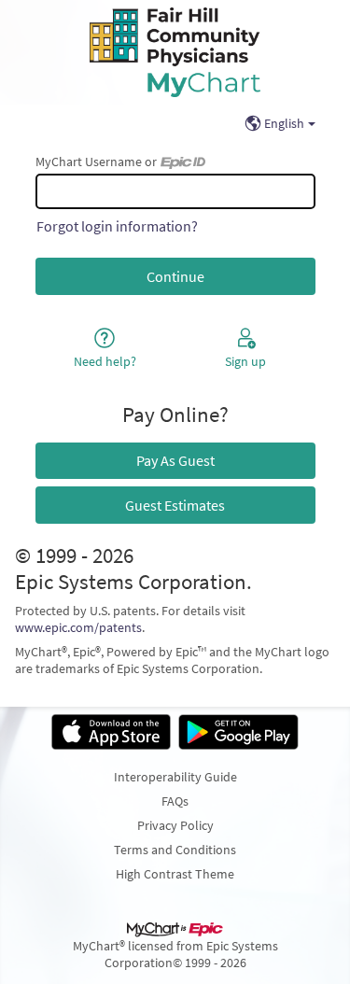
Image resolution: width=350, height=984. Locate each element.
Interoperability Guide (175, 776)
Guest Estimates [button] (175, 505)
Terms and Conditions (175, 849)
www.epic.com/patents (78, 627)
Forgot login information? (117, 226)
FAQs (175, 801)
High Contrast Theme (175, 873)
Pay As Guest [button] (175, 460)
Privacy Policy (175, 825)
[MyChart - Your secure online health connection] (175, 52)
